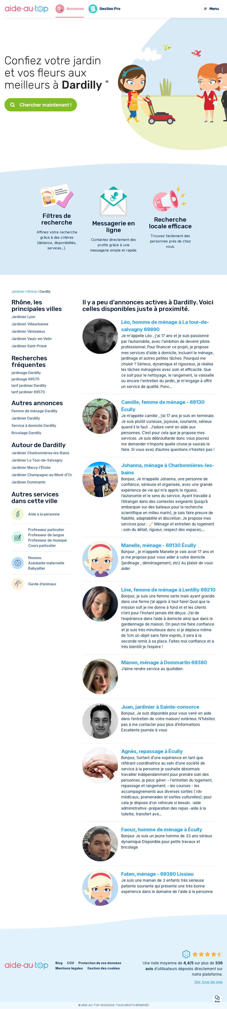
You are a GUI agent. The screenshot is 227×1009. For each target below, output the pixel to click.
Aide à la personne (44, 514)
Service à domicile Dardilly (34, 425)
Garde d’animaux (42, 584)
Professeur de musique (47, 540)
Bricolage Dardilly (26, 433)
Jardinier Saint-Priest (29, 346)
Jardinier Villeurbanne (30, 324)
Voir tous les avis (208, 982)
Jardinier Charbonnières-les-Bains (40, 453)
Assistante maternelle (46, 563)
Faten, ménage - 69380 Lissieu (157, 874)
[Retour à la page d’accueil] (26, 9)
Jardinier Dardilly (26, 418)
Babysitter (36, 568)
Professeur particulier (46, 529)
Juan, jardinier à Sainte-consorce (160, 707)
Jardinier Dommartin (28, 482)
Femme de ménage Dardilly (34, 411)
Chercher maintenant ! (46, 105)
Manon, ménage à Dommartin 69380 (164, 662)
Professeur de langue (46, 535)
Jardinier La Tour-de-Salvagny (37, 460)
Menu (214, 9)
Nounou (34, 557)
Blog (59, 963)
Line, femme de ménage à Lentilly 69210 (168, 590)
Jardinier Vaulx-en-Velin (32, 338)
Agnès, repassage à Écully (152, 751)
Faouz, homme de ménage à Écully (161, 829)
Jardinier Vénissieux (28, 331)
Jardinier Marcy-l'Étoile (31, 467)
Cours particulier (42, 545)
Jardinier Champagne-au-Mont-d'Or (42, 475)
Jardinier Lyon (23, 317)
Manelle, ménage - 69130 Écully (158, 545)
